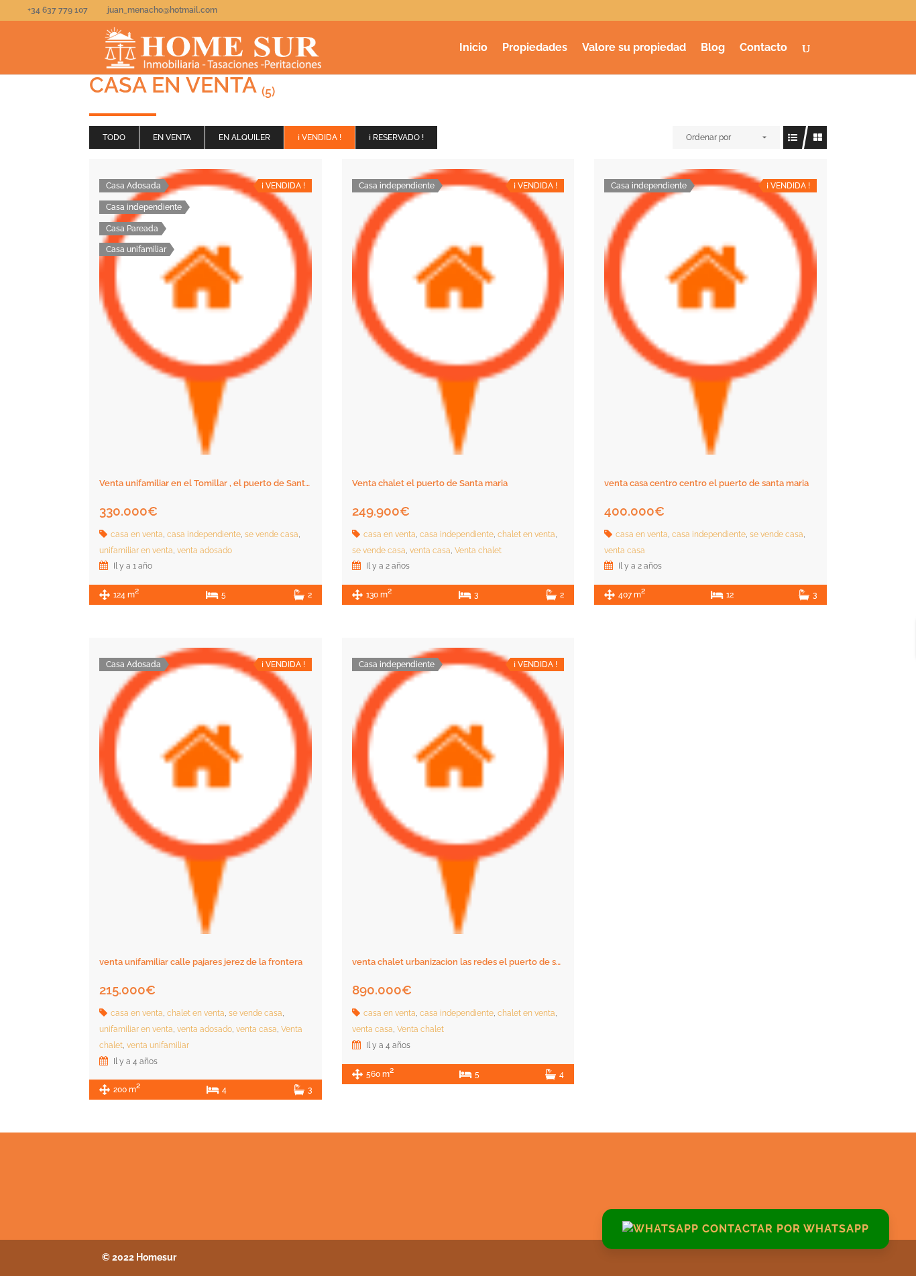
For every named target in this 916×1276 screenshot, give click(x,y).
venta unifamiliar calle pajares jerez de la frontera (200, 962)
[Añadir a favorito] (205, 314)
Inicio (473, 48)
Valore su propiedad (634, 48)
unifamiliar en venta (136, 550)
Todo (114, 137)
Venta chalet (478, 550)
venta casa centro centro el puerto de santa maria (706, 483)
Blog (713, 48)
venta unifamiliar (158, 1045)
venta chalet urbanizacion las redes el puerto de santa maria (475, 962)
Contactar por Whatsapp (784, 1228)
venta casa (430, 550)
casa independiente (204, 534)
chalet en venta (526, 534)
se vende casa (271, 534)
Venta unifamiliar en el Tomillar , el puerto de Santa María (216, 483)
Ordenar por (708, 137)
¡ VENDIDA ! (319, 137)
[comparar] (234, 314)
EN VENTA (172, 137)
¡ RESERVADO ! (396, 137)
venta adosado (204, 550)
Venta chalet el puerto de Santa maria (430, 483)
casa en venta (137, 534)
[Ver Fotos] (175, 314)
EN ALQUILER (244, 137)
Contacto (763, 48)
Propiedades (534, 48)
